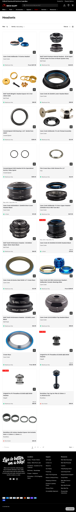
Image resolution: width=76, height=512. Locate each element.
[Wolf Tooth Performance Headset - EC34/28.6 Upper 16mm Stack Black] (19, 228)
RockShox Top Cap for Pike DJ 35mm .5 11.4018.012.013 (52, 394)
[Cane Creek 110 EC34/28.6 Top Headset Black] (56, 303)
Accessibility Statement (52, 491)
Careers (63, 465)
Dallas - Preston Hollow (33, 459)
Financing (48, 471)
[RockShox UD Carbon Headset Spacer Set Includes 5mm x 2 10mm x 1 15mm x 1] (19, 418)
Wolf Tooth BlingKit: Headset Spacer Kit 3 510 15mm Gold (17, 95)
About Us (48, 465)
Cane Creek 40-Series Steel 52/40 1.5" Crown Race (19, 280)
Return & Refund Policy (52, 477)
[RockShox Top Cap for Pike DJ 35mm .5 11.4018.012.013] (56, 379)
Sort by (14, 26)
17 (43, 447)
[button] (72, 5)
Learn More (24, 1)
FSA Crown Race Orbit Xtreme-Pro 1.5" (52, 168)
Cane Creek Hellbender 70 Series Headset (16, 56)
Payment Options (69, 1)
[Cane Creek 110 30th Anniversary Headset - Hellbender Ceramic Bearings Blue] (56, 266)
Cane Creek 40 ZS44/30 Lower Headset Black (54, 94)
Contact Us (60, 1)
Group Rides (64, 477)
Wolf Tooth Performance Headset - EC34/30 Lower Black (19, 318)
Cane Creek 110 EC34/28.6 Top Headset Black (54, 317)
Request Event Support (67, 474)
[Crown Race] (19, 340)
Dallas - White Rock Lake (34, 462)
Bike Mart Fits (64, 488)
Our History (49, 468)
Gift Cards (48, 459)
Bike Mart (7, 506)
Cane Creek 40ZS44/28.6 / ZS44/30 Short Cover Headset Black (18, 206)
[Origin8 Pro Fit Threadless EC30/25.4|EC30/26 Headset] (56, 340)
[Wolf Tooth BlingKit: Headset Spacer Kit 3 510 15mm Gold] (19, 79)
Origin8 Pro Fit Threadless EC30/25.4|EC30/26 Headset (54, 355)
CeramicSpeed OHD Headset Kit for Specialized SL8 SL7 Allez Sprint (18, 169)
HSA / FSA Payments (51, 474)
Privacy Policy (49, 488)
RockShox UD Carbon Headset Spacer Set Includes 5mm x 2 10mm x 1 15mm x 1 (19, 433)
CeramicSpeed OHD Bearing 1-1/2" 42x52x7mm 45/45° (18, 132)
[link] (16, 447)
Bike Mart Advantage (66, 459)
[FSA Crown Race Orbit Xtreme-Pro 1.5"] (56, 154)
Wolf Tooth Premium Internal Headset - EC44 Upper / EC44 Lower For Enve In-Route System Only (56, 57)
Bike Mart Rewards (66, 462)
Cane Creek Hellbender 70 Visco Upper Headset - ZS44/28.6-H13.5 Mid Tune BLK (55, 206)
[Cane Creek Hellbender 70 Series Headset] (19, 42)
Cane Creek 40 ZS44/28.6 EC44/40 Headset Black (55, 243)
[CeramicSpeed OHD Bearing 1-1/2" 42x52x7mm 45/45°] (19, 117)
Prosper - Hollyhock (32, 473)
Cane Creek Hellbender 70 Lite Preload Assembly (55, 131)
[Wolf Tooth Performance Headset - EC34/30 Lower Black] (19, 303)
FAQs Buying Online (66, 468)
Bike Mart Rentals (65, 485)
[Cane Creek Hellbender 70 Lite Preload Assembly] (56, 117)
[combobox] (40, 5)
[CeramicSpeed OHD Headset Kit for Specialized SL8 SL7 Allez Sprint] (19, 154)
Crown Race (7, 354)
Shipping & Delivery (51, 480)
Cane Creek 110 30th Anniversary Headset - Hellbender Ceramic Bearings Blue (53, 281)
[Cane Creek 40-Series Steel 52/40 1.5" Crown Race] (19, 266)
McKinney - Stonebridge (33, 470)
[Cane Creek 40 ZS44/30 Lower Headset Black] (56, 79)
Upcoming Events (65, 471)
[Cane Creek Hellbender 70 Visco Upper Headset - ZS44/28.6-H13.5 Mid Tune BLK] (56, 191)
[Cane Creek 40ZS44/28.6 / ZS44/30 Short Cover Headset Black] (19, 191)
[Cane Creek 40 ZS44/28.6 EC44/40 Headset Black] (56, 228)
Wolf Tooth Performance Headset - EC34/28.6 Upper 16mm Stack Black (17, 244)
